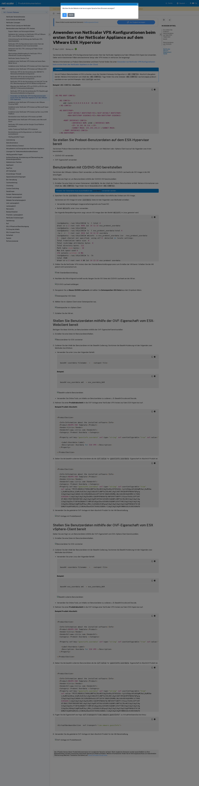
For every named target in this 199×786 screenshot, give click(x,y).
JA (64, 15)
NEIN (71, 15)
